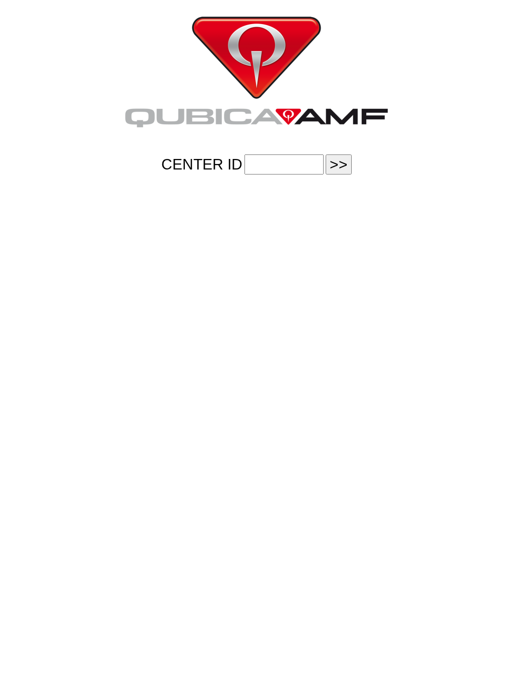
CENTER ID (201, 164)
